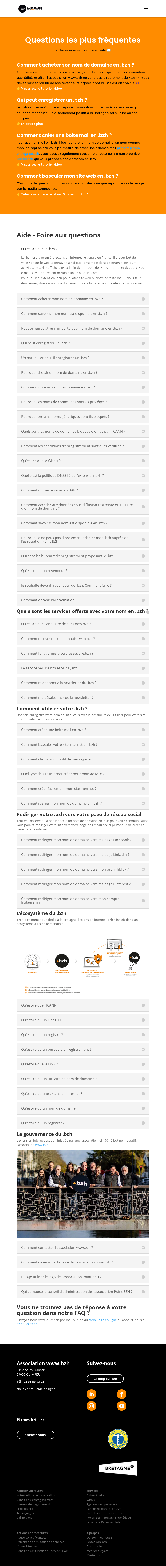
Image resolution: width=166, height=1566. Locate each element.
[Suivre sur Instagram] (91, 1406)
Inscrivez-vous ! (36, 1435)
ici (137, 83)
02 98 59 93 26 (27, 1324)
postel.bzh (25, 159)
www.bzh (42, 1145)
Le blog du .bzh (105, 1379)
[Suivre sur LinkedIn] (91, 1394)
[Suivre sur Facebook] (121, 1394)
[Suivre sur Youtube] (121, 1406)
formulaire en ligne (103, 1320)
